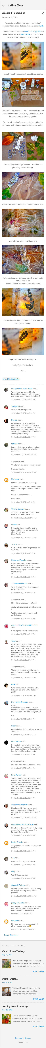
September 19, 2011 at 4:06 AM (23, 660)
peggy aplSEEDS (18, 903)
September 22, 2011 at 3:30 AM (23, 851)
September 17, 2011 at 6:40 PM (23, 413)
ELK (13, 858)
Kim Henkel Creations (19, 702)
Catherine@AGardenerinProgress (24, 625)
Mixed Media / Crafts (11, 379)
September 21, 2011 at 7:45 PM (23, 835)
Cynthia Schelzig (17, 509)
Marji (13, 871)
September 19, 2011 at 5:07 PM (23, 719)
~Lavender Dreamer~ (19, 805)
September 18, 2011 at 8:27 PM (23, 634)
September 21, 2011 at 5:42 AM (23, 768)
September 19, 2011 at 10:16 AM (23, 678)
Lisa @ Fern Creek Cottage (21, 389)
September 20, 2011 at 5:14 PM (23, 754)
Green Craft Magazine (31, 32)
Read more (38, 972)
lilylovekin (15, 444)
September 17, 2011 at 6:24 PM (23, 400)
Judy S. (14, 544)
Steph (13, 726)
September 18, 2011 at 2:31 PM (23, 577)
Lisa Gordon (16, 741)
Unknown (15, 479)
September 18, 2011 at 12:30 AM (23, 472)
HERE (41, 26)
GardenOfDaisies (18, 885)
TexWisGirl (15, 406)
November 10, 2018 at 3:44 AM (23, 930)
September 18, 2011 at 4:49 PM (23, 593)
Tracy (13, 641)
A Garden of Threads (19, 584)
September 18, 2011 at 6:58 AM (23, 502)
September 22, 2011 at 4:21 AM (23, 865)
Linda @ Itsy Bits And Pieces (22, 824)
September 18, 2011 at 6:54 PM (23, 618)
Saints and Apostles (19, 560)
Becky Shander (17, 842)
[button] (42, 13)
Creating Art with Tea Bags (15, 1006)
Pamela (14, 420)
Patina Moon (16, 5)
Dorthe (14, 525)
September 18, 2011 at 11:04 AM (23, 518)
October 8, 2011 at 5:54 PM (21, 914)
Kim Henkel (25, 34)
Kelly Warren (16, 775)
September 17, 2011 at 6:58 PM (23, 437)
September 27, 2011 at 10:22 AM (23, 896)
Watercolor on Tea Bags (13, 951)
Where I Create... (10, 979)
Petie (13, 684)
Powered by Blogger (23, 1038)
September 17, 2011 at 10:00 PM (23, 455)
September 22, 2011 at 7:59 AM (23, 878)
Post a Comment (10, 935)
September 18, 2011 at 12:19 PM (23, 538)
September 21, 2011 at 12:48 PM (23, 818)
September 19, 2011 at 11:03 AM (23, 695)
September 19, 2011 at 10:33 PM (23, 735)
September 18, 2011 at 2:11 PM (23, 553)
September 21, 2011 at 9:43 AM (23, 798)
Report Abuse (23, 1043)
